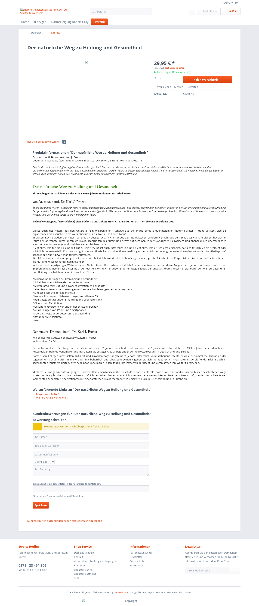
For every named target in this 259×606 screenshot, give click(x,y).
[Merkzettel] (192, 11)
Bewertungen (54, 141)
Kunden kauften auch (40, 520)
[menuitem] (121, 13)
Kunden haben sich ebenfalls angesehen (78, 520)
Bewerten (192, 86)
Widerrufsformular (85, 573)
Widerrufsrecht (83, 569)
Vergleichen (163, 86)
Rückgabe (79, 565)
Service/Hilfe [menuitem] (231, 3)
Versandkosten (122, 592)
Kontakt (78, 557)
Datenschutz (137, 561)
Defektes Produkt (84, 552)
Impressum (136, 565)
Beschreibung (35, 141)
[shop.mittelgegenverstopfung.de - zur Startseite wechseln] (46, 12)
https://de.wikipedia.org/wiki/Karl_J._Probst (71, 337)
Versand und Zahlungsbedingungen (95, 561)
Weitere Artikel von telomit (51, 397)
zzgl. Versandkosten (174, 67)
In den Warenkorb (205, 80)
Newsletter (136, 557)
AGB (76, 578)
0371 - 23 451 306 (32, 565)
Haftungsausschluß (141, 552)
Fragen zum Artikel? (47, 394)
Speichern (41, 505)
